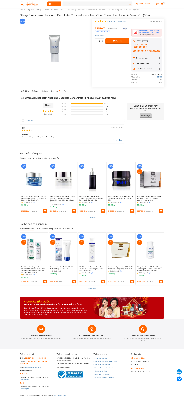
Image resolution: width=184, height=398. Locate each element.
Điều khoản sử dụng (100, 371)
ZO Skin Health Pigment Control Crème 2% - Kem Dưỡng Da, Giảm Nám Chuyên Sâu (91, 268)
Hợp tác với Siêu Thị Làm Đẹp (103, 377)
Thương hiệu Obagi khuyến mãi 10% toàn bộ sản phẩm (149, 31)
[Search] (130, 3)
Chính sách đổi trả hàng (101, 364)
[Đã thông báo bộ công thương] (70, 374)
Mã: (151, 21)
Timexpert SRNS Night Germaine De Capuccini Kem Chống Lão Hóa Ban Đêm (120, 198)
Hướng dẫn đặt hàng (100, 358)
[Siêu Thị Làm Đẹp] (32, 4)
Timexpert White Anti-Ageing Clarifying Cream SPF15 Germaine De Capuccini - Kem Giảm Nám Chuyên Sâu (63, 199)
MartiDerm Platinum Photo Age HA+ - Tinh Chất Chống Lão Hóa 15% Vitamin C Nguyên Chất (149, 198)
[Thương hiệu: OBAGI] (125, 29)
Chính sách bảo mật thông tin (103, 368)
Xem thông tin (24, 379)
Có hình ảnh (29, 120)
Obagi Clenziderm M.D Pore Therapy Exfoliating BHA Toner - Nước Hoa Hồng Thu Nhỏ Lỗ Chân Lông (149, 268)
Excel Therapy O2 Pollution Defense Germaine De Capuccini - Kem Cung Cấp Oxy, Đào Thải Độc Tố (33, 198)
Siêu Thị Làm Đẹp (59, 395)
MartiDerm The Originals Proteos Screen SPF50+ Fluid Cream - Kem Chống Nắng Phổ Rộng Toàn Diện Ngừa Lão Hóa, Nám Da (33, 269)
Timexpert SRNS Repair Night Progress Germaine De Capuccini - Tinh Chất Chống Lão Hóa (91, 198)
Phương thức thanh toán (101, 374)
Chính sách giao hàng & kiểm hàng (105, 361)
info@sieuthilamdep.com (32, 367)
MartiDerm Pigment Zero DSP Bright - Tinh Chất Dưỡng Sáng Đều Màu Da (121, 268)
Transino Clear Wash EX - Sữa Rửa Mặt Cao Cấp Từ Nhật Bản (62, 268)
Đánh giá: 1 (112, 21)
